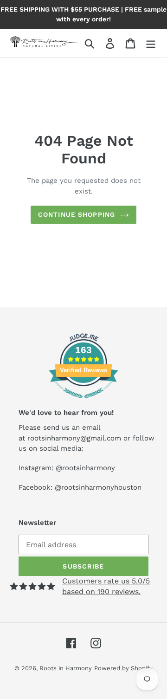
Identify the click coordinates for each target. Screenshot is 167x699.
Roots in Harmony (65, 668)
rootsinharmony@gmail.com (74, 438)
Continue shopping (76, 214)
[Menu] (151, 42)
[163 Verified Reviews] (83, 402)
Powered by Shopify (123, 668)
